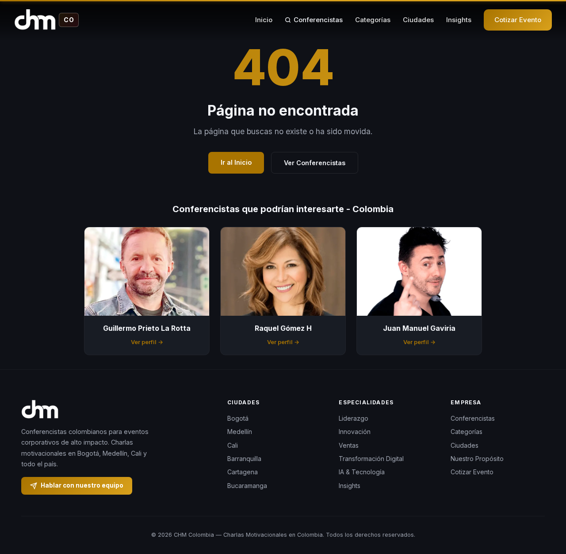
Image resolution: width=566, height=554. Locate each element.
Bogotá (238, 418)
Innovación (355, 431)
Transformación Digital (371, 458)
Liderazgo (353, 418)
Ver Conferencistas (314, 163)
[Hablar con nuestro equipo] (543, 502)
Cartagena (242, 472)
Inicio (263, 19)
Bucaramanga (247, 485)
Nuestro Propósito (477, 458)
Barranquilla (244, 458)
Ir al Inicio (236, 162)
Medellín (239, 431)
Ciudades (418, 19)
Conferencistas (318, 19)
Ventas (349, 445)
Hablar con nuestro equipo (82, 485)
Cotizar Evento (517, 19)
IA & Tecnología (362, 472)
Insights (458, 19)
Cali (232, 445)
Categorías (372, 19)
